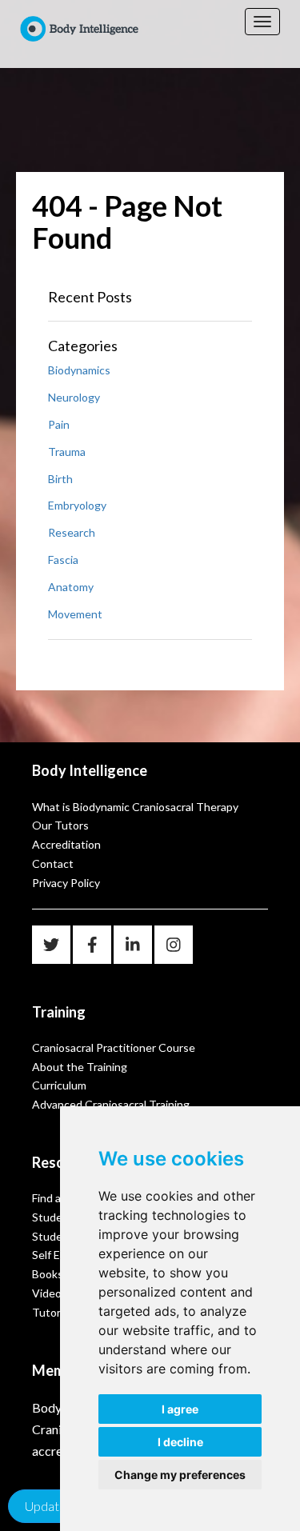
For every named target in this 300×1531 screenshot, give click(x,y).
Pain (59, 424)
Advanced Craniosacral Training (111, 1104)
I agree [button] (180, 1409)
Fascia (63, 559)
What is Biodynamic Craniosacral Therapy (135, 806)
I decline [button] (180, 1442)
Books (47, 1274)
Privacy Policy (66, 882)
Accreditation (66, 844)
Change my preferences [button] (180, 1474)
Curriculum (59, 1085)
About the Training (79, 1066)
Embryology (77, 505)
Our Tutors (60, 825)
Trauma (67, 451)
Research (71, 532)
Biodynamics (79, 370)
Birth (60, 479)
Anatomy (71, 587)
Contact (53, 863)
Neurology (74, 397)
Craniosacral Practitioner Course (113, 1047)
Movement (75, 614)
